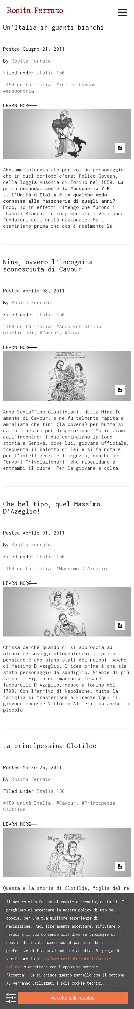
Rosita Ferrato (31, 60)
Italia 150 (51, 72)
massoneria (20, 91)
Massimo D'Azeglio (83, 568)
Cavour (50, 332)
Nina (73, 332)
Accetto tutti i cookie (73, 998)
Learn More (17, 105)
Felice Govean (77, 84)
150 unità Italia (28, 84)
